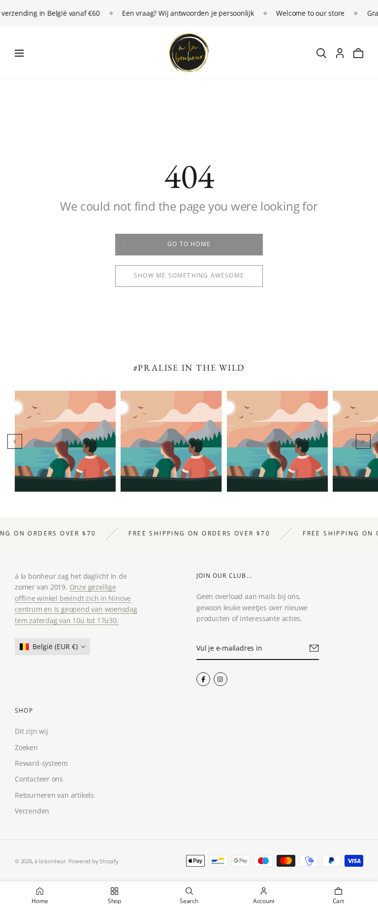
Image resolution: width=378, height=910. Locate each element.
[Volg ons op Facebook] (203, 679)
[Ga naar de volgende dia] (363, 441)
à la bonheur (50, 861)
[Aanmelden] (314, 647)
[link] (189, 244)
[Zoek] (321, 53)
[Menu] (19, 53)
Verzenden (32, 811)
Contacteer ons (39, 779)
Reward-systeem (41, 763)
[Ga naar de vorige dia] (14, 441)
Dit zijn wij (31, 731)
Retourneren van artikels (54, 795)
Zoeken (26, 747)
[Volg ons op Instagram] (220, 679)
